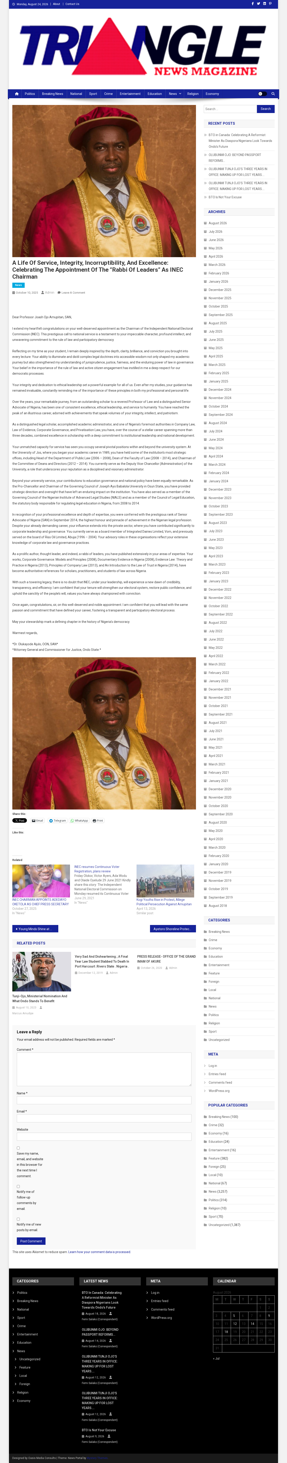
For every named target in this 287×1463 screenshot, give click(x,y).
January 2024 (218, 481)
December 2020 (220, 789)
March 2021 (217, 764)
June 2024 (216, 439)
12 (235, 1324)
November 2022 (220, 598)
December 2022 (220, 589)
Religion (193, 94)
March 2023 (217, 564)
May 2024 (216, 448)
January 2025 (218, 381)
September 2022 (221, 614)
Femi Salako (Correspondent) (100, 1319)
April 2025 (216, 356)
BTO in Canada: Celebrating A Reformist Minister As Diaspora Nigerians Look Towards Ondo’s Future (240, 140)
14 (252, 1324)
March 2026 (217, 265)
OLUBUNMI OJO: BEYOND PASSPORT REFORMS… (235, 157)
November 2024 (220, 398)
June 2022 (216, 639)
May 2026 (216, 248)
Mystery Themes (97, 1458)
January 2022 (218, 681)
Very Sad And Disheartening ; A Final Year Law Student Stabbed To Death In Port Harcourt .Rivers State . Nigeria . (102, 961)
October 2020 (218, 806)
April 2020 (216, 839)
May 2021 (216, 747)
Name (22, 1093)
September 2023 (221, 514)
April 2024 (216, 456)
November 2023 (220, 498)
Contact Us (72, 4)
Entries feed (217, 1074)
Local (212, 990)
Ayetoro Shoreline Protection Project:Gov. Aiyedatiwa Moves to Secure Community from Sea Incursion (175, 929)
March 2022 (217, 664)
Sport (93, 94)
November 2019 (220, 880)
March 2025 (217, 365)
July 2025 (215, 331)
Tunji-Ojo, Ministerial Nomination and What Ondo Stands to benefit (39, 998)
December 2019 (220, 872)
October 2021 (218, 706)
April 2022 (216, 656)
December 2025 (220, 290)
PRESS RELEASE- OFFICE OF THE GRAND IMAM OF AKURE (166, 959)
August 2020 (218, 822)
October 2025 (218, 306)
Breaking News (52, 94)
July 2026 (215, 231)
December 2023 (220, 489)
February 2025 (219, 373)
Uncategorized (219, 1040)
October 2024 (218, 406)
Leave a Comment (73, 292)
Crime (108, 94)
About (56, 4)
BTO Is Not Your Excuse (225, 197)
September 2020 (221, 814)
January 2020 (218, 864)
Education (155, 94)
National (76, 94)
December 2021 (220, 689)
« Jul (216, 1358)
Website (22, 1129)
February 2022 (219, 673)
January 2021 (218, 781)
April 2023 (216, 556)
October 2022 (218, 606)
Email (22, 1111)
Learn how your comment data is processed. (99, 1252)
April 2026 (216, 256)
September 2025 (221, 315)
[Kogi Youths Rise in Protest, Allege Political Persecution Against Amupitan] (165, 881)
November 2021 (220, 697)
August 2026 (218, 223)
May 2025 (216, 348)
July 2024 (215, 431)
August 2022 (218, 622)
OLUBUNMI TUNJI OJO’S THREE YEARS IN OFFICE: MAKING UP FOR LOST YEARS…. (238, 172)
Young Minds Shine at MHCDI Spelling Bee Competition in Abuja (38, 929)
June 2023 (216, 539)
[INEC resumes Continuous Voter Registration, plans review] (105, 885)
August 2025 (218, 323)
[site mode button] (262, 94)
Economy (212, 94)
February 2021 (219, 772)
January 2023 (218, 581)
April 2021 (216, 756)
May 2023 (216, 548)
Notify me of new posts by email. (29, 1227)
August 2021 (218, 722)
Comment (25, 1049)
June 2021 (216, 739)
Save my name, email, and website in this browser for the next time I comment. (30, 1165)
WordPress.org (219, 1091)
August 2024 (218, 423)
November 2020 (220, 797)
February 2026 (219, 273)
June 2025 (216, 340)
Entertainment (130, 94)
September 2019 (221, 897)
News (173, 94)
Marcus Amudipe (22, 1013)
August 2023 (218, 523)
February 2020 (219, 856)
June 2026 (216, 240)
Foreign (214, 981)
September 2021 (221, 714)
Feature (214, 973)
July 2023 (215, 531)
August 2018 (218, 906)
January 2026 (218, 281)
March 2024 (217, 464)
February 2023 (219, 573)
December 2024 (220, 389)
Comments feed (220, 1082)
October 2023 (218, 506)
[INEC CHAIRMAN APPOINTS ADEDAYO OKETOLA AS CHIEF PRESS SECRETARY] (41, 881)
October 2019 (218, 889)
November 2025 (220, 298)
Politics (30, 94)
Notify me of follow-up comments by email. (26, 1200)
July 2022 (215, 631)
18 (226, 1332)
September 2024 (221, 414)
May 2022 (216, 647)
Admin (49, 292)
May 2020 (216, 831)
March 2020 (217, 847)
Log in (213, 1066)
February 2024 (219, 473)
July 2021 (215, 731)
